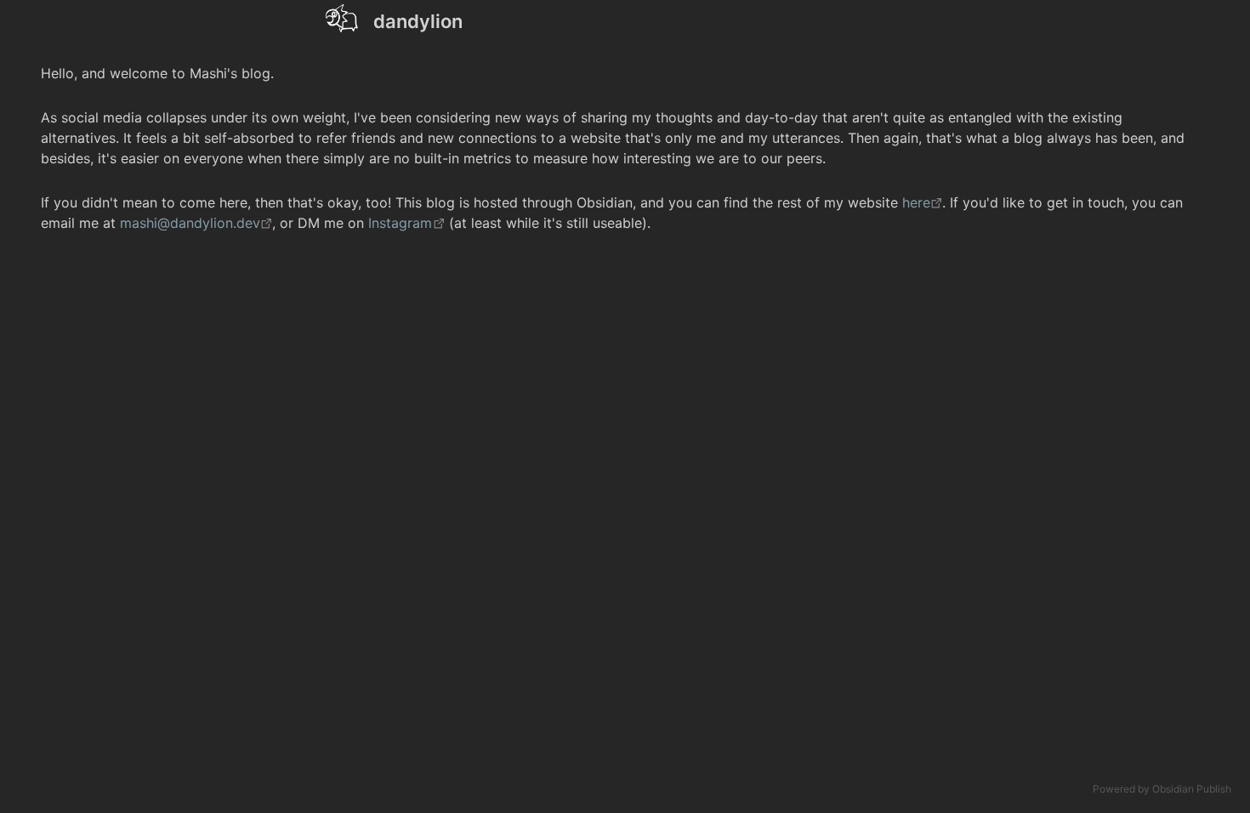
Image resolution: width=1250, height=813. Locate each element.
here (916, 202)
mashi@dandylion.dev (190, 222)
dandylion (418, 21)
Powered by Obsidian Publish (1162, 788)
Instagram (400, 222)
